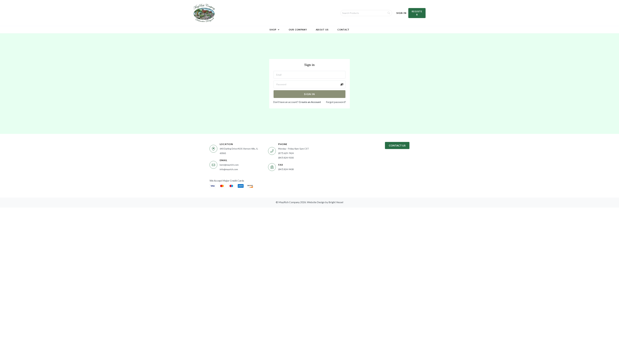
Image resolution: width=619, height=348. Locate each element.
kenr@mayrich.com (229, 164)
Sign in (309, 94)
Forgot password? (336, 101)
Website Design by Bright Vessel (325, 202)
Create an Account (310, 101)
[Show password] (342, 84)
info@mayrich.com (229, 169)
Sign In (401, 13)
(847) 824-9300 (286, 157)
